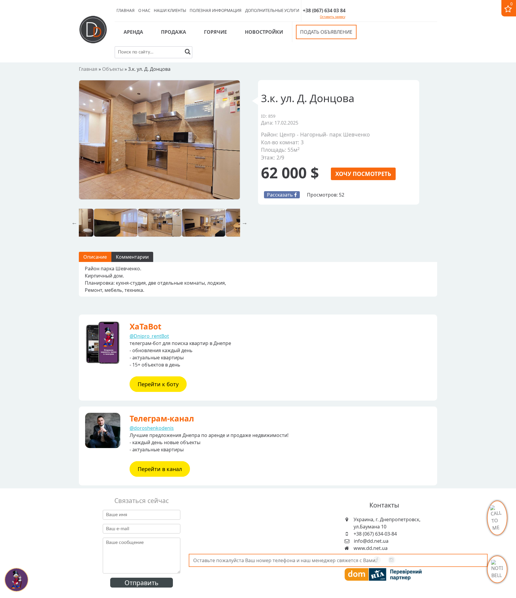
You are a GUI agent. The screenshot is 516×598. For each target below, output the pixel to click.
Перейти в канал (160, 469)
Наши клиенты (170, 10)
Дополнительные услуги (272, 10)
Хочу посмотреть (363, 173)
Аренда (133, 32)
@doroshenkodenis (152, 428)
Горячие (215, 32)
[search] (187, 52)
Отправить (142, 582)
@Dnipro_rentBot (149, 336)
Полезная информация (216, 10)
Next (245, 223)
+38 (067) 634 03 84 (324, 10)
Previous (74, 223)
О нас (144, 10)
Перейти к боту (158, 384)
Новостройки (264, 32)
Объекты (112, 69)
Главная (125, 10)
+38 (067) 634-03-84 (375, 533)
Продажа (173, 32)
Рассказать (280, 194)
